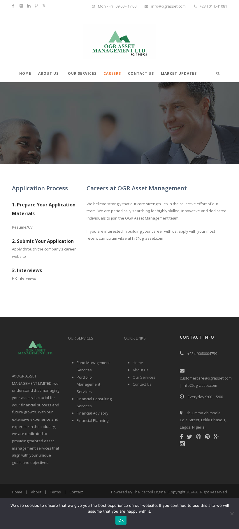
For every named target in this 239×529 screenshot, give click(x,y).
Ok (121, 520)
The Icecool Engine (149, 492)
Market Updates (179, 73)
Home (25, 73)
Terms (55, 492)
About (36, 492)
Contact (76, 492)
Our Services (82, 73)
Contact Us (141, 73)
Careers (112, 73)
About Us (48, 73)
